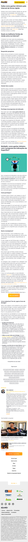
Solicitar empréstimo (14, 453)
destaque (16, 369)
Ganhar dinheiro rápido (8, 375)
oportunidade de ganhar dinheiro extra (11, 381)
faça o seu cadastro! (14, 295)
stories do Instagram (7, 336)
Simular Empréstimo (19, 2)
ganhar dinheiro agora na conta (17, 373)
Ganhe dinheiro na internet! (19, 375)
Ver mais (13, 483)
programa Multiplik (21, 141)
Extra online (7, 371)
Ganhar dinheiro (8, 373)
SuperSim (9, 274)
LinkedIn (8, 413)
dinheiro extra (22, 369)
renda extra (15, 29)
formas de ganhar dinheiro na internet (17, 371)
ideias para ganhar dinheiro (14, 377)
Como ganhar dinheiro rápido (8, 369)
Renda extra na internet (14, 383)
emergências (13, 14)
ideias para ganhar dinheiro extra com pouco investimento (14, 379)
